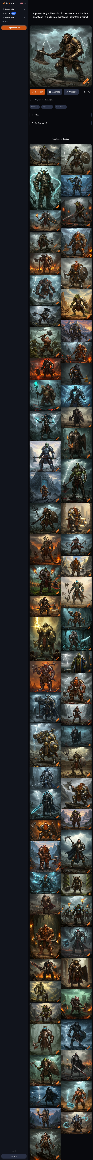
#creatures (47, 107)
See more (49, 100)
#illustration (60, 107)
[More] (81, 92)
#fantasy (34, 107)
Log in (14, 1151)
